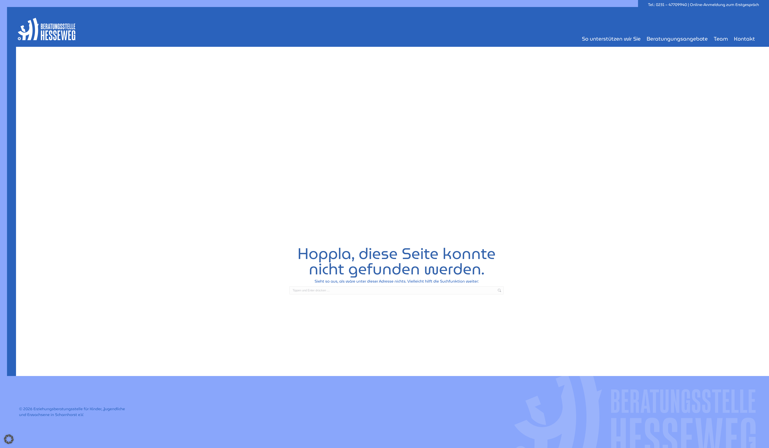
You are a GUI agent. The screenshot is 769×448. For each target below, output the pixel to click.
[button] (9, 439)
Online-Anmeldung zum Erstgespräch (724, 5)
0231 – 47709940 (671, 5)
